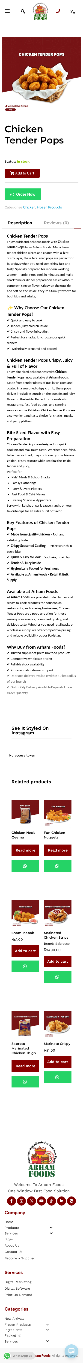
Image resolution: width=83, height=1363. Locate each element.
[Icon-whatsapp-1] (71, 1200)
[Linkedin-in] (61, 1200)
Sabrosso (62, 943)
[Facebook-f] (11, 1200)
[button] (22, 173)
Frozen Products (49, 207)
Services (11, 1233)
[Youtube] (41, 1200)
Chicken (29, 207)
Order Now (25, 194)
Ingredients (13, 1330)
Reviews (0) (56, 222)
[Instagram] (21, 1200)
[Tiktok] (51, 1200)
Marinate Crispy (57, 1044)
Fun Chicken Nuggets (54, 835)
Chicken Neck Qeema (23, 835)
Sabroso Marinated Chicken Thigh (24, 1048)
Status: (10, 161)
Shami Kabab (23, 933)
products (12, 1228)
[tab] (20, 222)
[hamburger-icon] (7, 12)
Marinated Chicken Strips (56, 935)
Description (20, 222)
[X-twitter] (31, 1200)
